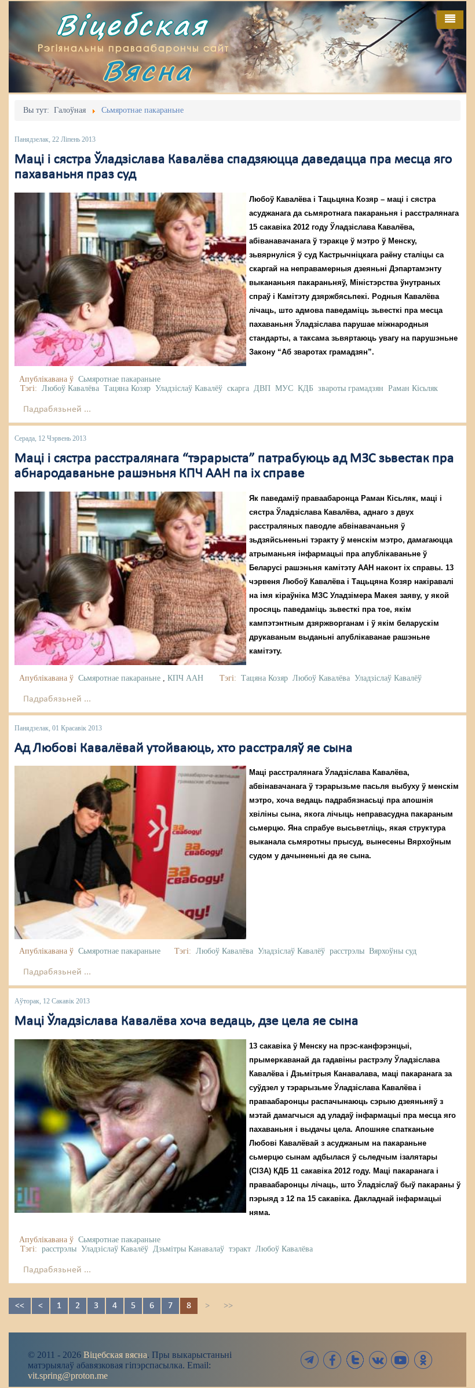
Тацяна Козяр (127, 388)
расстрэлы (347, 951)
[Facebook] (332, 1360)
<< (19, 1306)
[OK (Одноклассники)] (423, 1360)
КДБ (305, 388)
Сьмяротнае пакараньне (119, 379)
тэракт (240, 1249)
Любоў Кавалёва (70, 388)
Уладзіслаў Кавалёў (188, 388)
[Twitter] (355, 1360)
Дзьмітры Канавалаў (188, 1249)
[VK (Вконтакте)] (378, 1360)
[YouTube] (400, 1360)
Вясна (147, 70)
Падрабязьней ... (57, 409)
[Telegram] (310, 1360)
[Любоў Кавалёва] (130, 852)
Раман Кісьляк (413, 388)
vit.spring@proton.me (68, 1375)
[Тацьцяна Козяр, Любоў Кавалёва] (130, 578)
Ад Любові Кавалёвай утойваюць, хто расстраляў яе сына (183, 748)
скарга (238, 388)
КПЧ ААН (185, 678)
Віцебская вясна (115, 1355)
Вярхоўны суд (392, 951)
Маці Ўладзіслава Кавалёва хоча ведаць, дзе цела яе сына (186, 1021)
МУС (284, 388)
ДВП (262, 388)
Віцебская (131, 24)
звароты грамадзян (350, 388)
